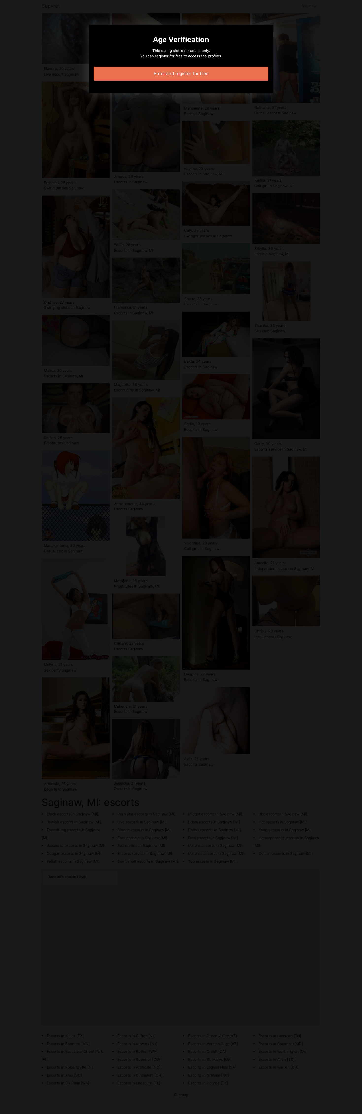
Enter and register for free (181, 73)
